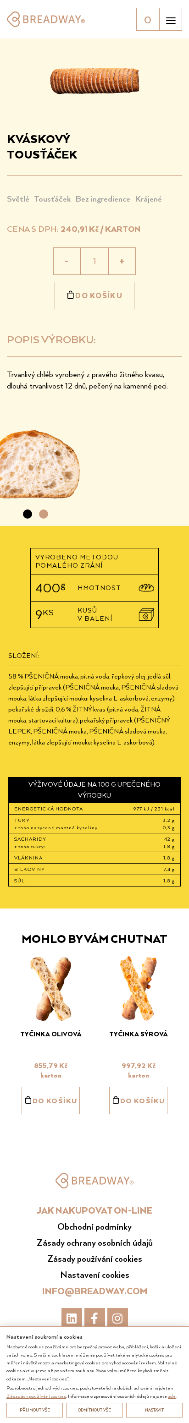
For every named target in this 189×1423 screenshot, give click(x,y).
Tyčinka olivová (51, 1033)
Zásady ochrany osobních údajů (95, 1242)
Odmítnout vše (94, 1410)
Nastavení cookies (94, 1274)
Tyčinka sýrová (138, 1033)
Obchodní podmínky (94, 1226)
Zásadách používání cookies (36, 1396)
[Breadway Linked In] (71, 1318)
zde (172, 1396)
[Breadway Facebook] (94, 1318)
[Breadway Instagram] (117, 1318)
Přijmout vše (35, 1410)
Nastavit (154, 1410)
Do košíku (98, 295)
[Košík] (148, 19)
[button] (27, 514)
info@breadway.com (94, 1291)
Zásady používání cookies (94, 1258)
